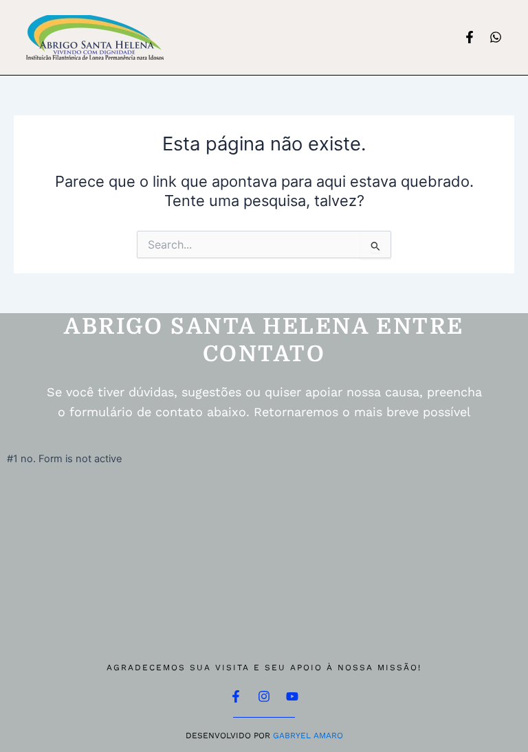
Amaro (328, 735)
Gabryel (292, 735)
